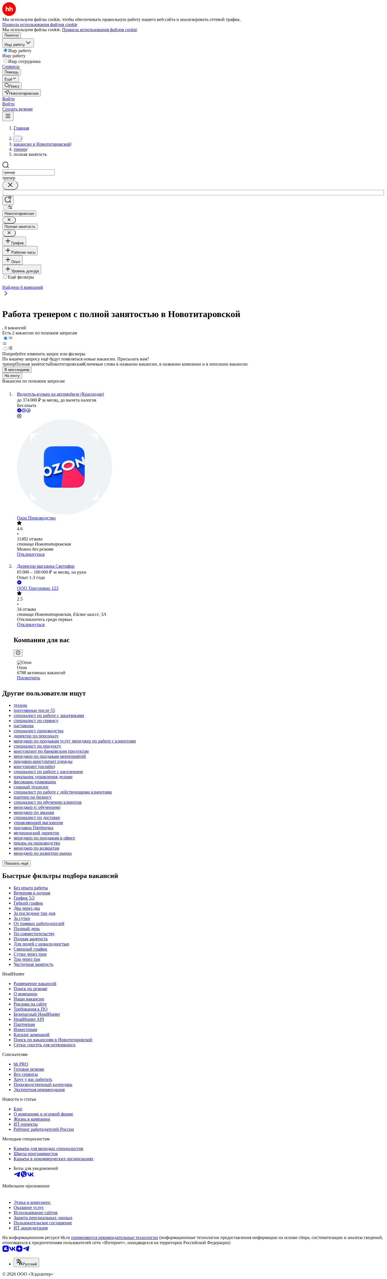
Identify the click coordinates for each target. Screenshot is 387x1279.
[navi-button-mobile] (8, 116)
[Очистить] (10, 185)
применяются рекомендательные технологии (114, 1237)
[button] (8, 98)
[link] (12, 85)
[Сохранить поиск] (8, 200)
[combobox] (28, 172)
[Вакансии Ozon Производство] (199, 467)
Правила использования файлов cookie (99, 29)
